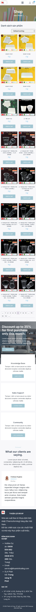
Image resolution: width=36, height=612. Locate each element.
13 (6, 316)
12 (2, 316)
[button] (22, 3)
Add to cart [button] (9, 61)
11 (31, 313)
